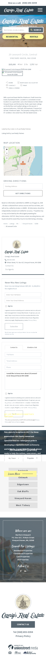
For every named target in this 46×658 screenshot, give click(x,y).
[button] (36, 29)
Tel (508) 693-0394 (23, 632)
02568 (36, 224)
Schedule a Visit (32, 347)
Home (5, 224)
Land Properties (23, 556)
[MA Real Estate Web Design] (23, 647)
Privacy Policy (32, 320)
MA (17, 224)
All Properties (23, 559)
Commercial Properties (23, 553)
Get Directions (23, 193)
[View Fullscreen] (6, 158)
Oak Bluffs (23, 491)
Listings (12, 224)
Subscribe (14, 326)
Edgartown (23, 484)
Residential (12, 36)
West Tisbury (23, 505)
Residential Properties (23, 550)
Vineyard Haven (27, 224)
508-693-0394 (11, 260)
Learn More (18, 474)
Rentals (34, 36)
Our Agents (9, 269)
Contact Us (9, 265)
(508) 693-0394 (29, 3)
